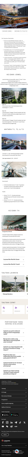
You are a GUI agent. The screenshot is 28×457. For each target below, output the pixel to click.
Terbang (4, 388)
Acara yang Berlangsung (7, 403)
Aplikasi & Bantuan (6, 407)
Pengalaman (4, 399)
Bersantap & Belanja (6, 396)
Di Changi (4, 392)
